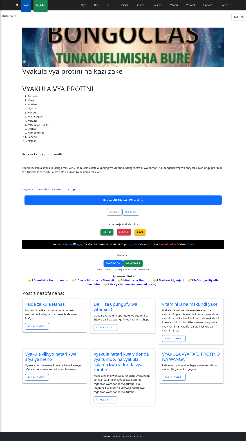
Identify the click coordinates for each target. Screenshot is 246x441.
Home (106, 436)
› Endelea (43, 189)
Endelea (131, 212)
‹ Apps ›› (73, 189)
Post (150, 244)
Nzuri (107, 232)
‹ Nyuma (27, 189)
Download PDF (169, 244)
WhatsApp (133, 263)
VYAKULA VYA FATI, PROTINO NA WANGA (191, 356)
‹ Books (57, 189)
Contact (138, 436)
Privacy (127, 436)
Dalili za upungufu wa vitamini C (115, 306)
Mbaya (124, 232)
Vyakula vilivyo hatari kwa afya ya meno (50, 356)
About (116, 436)
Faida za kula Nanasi (45, 304)
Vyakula (134, 244)
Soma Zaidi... (37, 326)
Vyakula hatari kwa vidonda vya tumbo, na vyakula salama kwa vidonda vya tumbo (121, 361)
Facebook (113, 263)
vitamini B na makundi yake (190, 304)
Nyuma (114, 212)
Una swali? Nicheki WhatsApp (123, 200)
